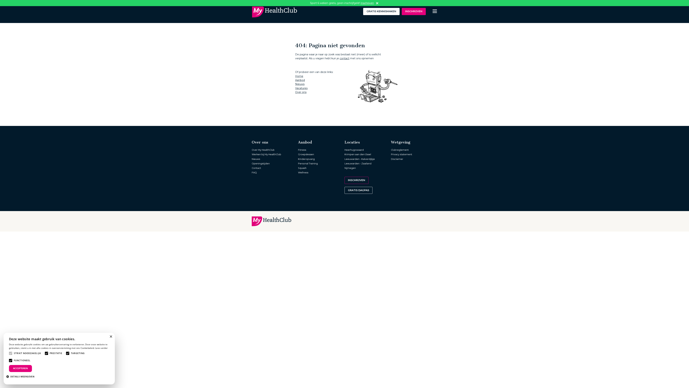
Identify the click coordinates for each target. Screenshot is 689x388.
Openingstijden (261, 163)
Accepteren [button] (20, 368)
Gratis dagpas (358, 190)
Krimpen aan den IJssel (357, 154)
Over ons (300, 92)
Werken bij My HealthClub (266, 154)
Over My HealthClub (263, 150)
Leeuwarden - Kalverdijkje (359, 159)
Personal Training (308, 163)
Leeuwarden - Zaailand (357, 163)
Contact (256, 168)
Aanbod (300, 80)
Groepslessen (306, 154)
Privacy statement (401, 154)
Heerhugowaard (354, 150)
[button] (21, 376)
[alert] (59, 358)
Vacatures (301, 88)
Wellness (303, 172)
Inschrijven (413, 11)
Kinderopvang (306, 159)
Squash (302, 168)
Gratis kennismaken (381, 11)
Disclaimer (397, 159)
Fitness (302, 150)
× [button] (110, 336)
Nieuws (299, 84)
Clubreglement (400, 150)
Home (299, 76)
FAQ (254, 172)
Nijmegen (350, 168)
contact (344, 58)
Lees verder (101, 348)
